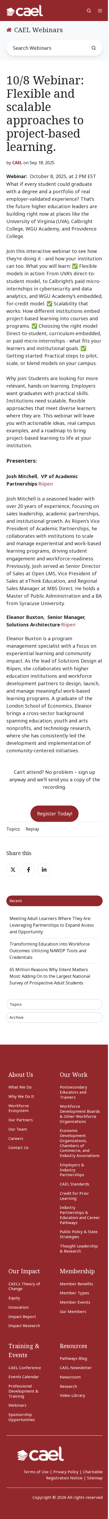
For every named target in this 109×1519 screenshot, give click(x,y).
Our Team (17, 1129)
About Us (20, 1074)
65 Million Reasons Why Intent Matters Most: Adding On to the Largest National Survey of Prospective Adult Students (50, 976)
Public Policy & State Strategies (79, 1234)
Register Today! (54, 813)
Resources (73, 1346)
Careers (15, 1138)
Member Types (74, 1292)
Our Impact (24, 1271)
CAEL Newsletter (76, 1367)
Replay (32, 829)
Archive (17, 1017)
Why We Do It (21, 1096)
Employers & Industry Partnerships (72, 1169)
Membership (77, 1271)
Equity (14, 1297)
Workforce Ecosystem (18, 1108)
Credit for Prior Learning (74, 1195)
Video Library (72, 1395)
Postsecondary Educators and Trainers (73, 1092)
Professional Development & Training (23, 1391)
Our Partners (20, 1119)
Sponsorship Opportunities (21, 1417)
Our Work (74, 1074)
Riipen (45, 484)
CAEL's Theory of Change (24, 1286)
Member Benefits (76, 1283)
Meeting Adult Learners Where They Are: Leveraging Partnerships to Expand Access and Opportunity (52, 925)
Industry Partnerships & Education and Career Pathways (80, 1215)
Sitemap (95, 1477)
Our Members (73, 1311)
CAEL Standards (74, 1184)
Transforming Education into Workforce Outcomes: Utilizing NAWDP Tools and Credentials (50, 950)
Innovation (18, 1307)
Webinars (17, 1405)
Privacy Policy (66, 1471)
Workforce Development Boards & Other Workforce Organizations (80, 1113)
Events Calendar (23, 1376)
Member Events (75, 1302)
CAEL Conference (24, 1367)
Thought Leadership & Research (79, 1248)
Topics (16, 1004)
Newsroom (70, 1377)
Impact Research (24, 1325)
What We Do (20, 1087)
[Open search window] (89, 10)
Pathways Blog (73, 1358)
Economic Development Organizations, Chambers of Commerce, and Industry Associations (79, 1143)
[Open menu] (100, 10)
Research (68, 1386)
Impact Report (22, 1316)
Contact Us (18, 1147)
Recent (16, 900)
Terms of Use (36, 1471)
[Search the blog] (93, 48)
